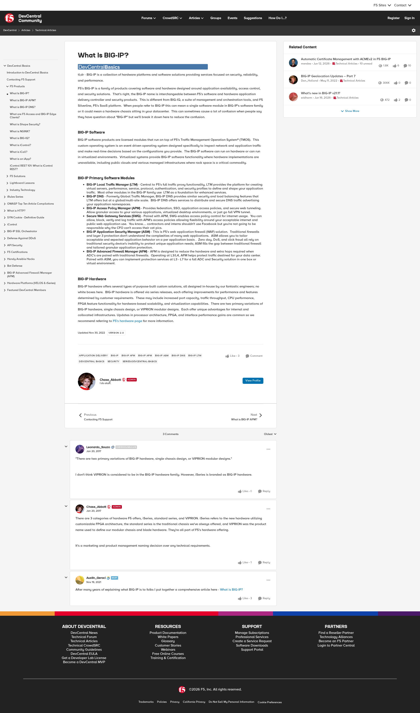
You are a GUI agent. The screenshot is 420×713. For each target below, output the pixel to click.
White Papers (168, 637)
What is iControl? (20, 145)
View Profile (253, 380)
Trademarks (146, 702)
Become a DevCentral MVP (84, 662)
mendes (306, 63)
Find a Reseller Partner (336, 633)
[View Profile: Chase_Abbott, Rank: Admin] (86, 381)
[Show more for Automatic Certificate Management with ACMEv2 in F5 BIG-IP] (398, 70)
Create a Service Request (252, 641)
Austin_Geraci (96, 578)
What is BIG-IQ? (20, 138)
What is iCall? (18, 152)
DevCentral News (84, 633)
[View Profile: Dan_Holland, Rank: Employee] (293, 89)
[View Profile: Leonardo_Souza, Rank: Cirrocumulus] (79, 449)
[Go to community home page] (23, 18)
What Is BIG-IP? (19, 93)
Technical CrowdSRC (84, 645)
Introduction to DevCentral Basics (27, 72)
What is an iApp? (20, 159)
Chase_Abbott (110, 380)
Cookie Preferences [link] (270, 702)
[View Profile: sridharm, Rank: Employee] (293, 111)
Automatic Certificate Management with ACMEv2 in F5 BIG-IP (346, 59)
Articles (25, 30)
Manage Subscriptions (252, 633)
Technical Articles (45, 30)
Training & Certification (168, 658)
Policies (162, 702)
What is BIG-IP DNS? (22, 107)
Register (394, 18)
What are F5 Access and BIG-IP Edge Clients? (33, 116)
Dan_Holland (309, 90)
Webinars (168, 650)
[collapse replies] (66, 446)
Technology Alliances (336, 637)
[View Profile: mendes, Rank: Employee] (293, 62)
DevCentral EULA (84, 654)
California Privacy (194, 702)
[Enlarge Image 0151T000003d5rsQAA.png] (143, 67)
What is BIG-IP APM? (23, 100)
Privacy (174, 702)
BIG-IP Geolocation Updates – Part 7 (328, 85)
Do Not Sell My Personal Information (231, 702)
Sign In (409, 18)
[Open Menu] (414, 30)
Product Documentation (168, 633)
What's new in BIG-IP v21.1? (320, 107)
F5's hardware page (127, 321)
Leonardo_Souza (98, 447)
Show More (352, 130)
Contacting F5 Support (21, 79)
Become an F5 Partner (336, 641)
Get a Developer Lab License (84, 658)
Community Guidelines (84, 650)
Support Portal (252, 650)
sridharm (306, 112)
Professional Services (252, 637)
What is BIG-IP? (231, 589)
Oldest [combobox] (270, 434)
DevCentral (10, 30)
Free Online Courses (168, 654)
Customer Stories (168, 645)
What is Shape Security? (25, 124)
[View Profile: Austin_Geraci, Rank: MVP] (79, 580)
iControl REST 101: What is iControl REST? (31, 167)
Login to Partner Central (336, 645)
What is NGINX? (20, 131)
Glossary (168, 641)
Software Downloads (252, 645)
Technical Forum (84, 637)
